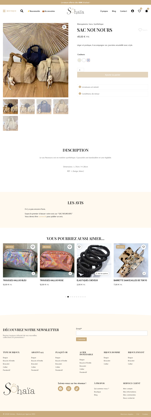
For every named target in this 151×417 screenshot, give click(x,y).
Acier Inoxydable (86, 353)
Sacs (91, 24)
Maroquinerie (82, 24)
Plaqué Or (61, 352)
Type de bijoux (11, 352)
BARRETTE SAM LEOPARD (125, 280)
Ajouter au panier (112, 74)
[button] (9, 11)
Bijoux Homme (112, 352)
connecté (42, 216)
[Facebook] (60, 388)
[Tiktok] (76, 388)
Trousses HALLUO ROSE (15, 280)
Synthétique (98, 24)
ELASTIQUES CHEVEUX (50, 280)
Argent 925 (37, 352)
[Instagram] (68, 388)
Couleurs (81, 54)
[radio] (79, 60)
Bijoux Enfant (136, 352)
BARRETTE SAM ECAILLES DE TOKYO (93, 280)
